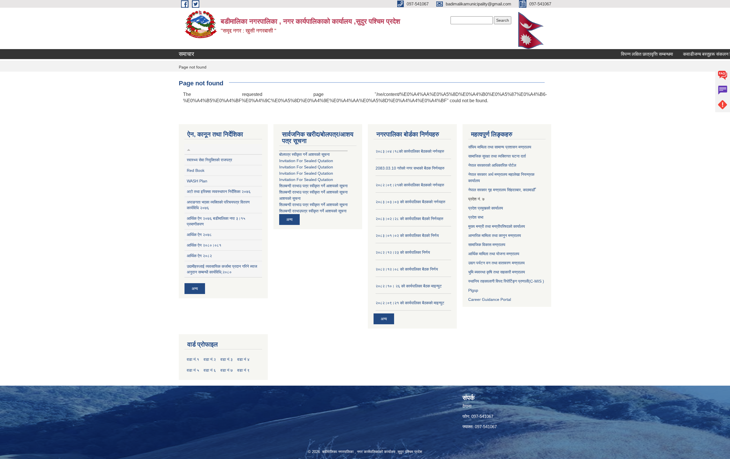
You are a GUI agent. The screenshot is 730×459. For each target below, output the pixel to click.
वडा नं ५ (193, 370)
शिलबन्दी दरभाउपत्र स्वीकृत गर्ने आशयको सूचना (312, 211)
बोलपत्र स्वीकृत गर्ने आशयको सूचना (304, 154)
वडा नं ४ (243, 359)
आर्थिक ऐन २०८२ (199, 255)
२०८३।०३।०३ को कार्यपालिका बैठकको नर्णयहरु (410, 202)
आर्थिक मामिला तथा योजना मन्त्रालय (493, 253)
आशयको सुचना (290, 198)
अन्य (195, 288)
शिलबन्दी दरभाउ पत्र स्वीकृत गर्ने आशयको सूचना (313, 186)
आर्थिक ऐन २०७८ (199, 234)
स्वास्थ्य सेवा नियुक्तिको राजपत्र (209, 160)
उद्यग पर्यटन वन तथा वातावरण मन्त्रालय (496, 263)
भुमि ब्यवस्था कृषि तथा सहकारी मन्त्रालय (496, 272)
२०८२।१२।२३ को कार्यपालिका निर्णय (403, 252)
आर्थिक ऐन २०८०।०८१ (204, 245)
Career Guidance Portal (489, 299)
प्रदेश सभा (475, 217)
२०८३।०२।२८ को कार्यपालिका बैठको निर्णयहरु (409, 218)
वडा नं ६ (210, 370)
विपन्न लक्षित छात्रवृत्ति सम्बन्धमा (635, 54)
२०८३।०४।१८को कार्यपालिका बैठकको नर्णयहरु (410, 151)
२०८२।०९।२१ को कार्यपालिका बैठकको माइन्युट (410, 303)
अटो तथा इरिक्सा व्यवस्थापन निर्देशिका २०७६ (219, 191)
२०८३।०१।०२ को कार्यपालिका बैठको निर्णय (407, 235)
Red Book (195, 170)
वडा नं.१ (193, 359)
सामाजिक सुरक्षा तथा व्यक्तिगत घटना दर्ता (497, 156)
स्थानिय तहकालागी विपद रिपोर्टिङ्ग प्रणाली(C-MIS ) (506, 281)
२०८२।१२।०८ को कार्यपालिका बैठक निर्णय (407, 269)
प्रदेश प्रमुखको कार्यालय (485, 208)
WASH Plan (197, 181)
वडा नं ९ (243, 370)
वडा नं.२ (210, 359)
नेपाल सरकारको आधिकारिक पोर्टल (492, 165)
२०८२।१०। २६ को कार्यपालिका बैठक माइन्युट (409, 286)
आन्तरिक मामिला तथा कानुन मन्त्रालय (494, 235)
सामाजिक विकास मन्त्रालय (486, 244)
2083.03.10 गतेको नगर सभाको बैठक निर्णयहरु (410, 168)
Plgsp (473, 290)
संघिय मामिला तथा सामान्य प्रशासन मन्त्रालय (499, 147)
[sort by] (188, 149)
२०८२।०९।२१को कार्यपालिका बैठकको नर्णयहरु (410, 185)
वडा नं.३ (226, 359)
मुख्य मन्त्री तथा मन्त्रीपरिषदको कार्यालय (496, 226)
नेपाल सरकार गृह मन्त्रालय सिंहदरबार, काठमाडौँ (501, 190)
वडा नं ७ (226, 370)
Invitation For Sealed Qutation (306, 160)
